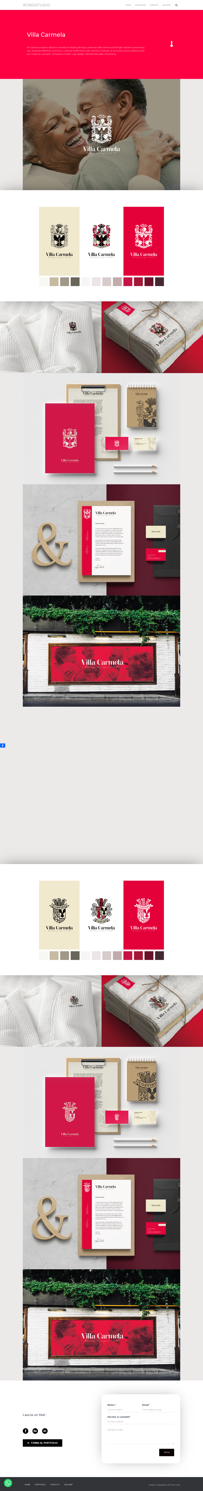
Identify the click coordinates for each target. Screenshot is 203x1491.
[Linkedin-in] (45, 1431)
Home (128, 5)
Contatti (154, 5)
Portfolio (140, 5)
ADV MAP (166, 5)
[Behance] (35, 1431)
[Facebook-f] (25, 1431)
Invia (167, 1452)
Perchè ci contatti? (119, 1417)
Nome (112, 1405)
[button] (8, 1483)
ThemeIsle (175, 1485)
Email (146, 1405)
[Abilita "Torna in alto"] (197, 1485)
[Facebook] (2, 745)
